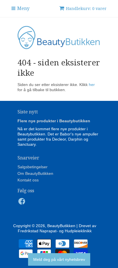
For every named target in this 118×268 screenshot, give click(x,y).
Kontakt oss (28, 180)
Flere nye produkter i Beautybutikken (53, 121)
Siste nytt (27, 112)
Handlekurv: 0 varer (86, 8)
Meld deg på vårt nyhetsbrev (59, 259)
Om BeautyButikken (35, 173)
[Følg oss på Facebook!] (22, 203)
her (92, 84)
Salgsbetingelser (32, 167)
